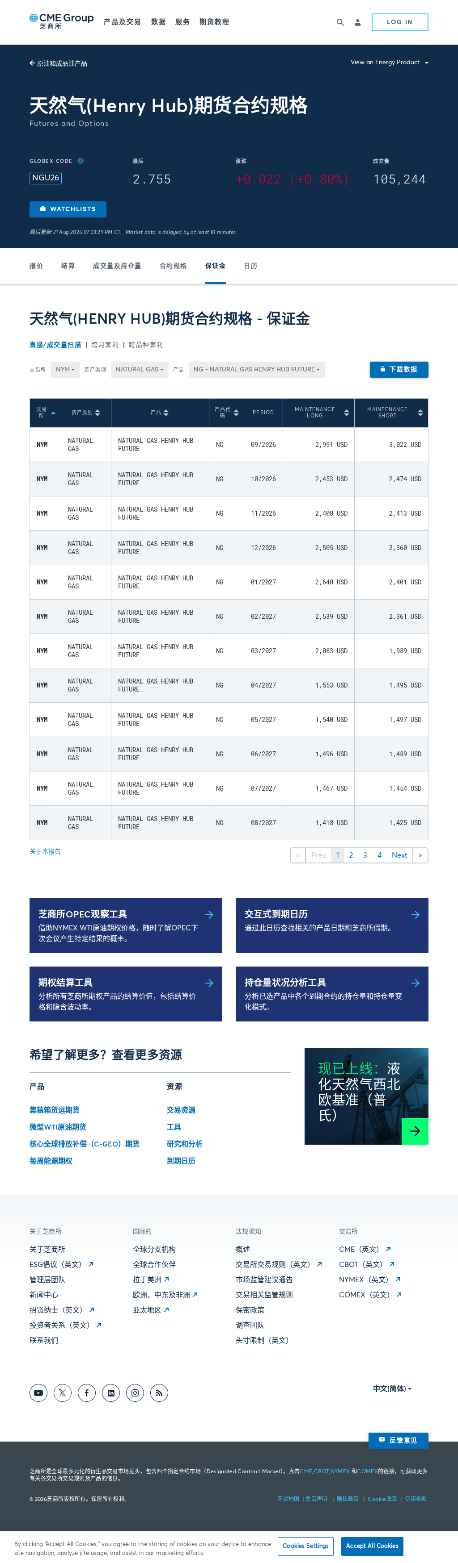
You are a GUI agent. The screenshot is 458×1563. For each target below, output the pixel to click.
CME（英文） (361, 1249)
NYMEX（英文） (366, 1280)
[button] (68, 209)
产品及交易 (123, 22)
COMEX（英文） (366, 1295)
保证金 (215, 266)
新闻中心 (44, 1295)
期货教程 (214, 22)
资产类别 (95, 369)
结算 (68, 266)
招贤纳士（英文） (58, 1310)
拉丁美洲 (147, 1280)
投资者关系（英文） (62, 1325)
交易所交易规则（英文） (275, 1264)
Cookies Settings (306, 1546)
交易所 (38, 369)
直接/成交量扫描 (55, 345)
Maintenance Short (387, 412)
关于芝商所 (47, 1249)
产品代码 (223, 412)
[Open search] (340, 22)
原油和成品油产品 (62, 64)
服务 (183, 22)
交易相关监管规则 (264, 1295)
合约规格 (173, 266)
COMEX (367, 1472)
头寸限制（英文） (264, 1340)
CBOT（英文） (363, 1264)
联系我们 (44, 1340)
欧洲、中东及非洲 (161, 1295)
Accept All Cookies (372, 1546)
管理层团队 (47, 1280)
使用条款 (416, 1499)
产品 (178, 369)
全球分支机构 (154, 1249)
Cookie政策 (382, 1499)
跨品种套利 (146, 345)
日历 (251, 266)
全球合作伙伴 (154, 1264)
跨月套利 (105, 345)
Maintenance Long (315, 412)
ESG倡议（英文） (58, 1264)
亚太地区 (147, 1310)
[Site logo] (62, 22)
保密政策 (250, 1310)
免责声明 (317, 1499)
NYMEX (340, 1472)
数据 (158, 22)
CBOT (321, 1472)
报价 (36, 266)
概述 (243, 1249)
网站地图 (289, 1499)
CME (306, 1472)
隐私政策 (348, 1499)
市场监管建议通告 (264, 1280)
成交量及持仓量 (117, 266)
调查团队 (250, 1325)
